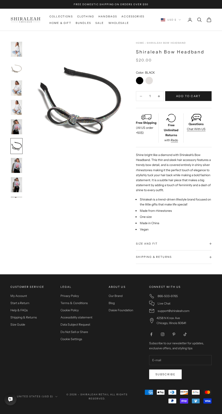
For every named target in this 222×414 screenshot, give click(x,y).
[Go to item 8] (16, 185)
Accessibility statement (76, 317)
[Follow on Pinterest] (174, 334)
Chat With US (196, 129)
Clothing (85, 16)
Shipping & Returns (23, 317)
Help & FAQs (19, 310)
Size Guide (17, 324)
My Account (18, 296)
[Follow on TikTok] (185, 334)
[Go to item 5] (16, 127)
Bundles (83, 23)
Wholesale (118, 23)
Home (140, 42)
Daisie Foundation (121, 310)
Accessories (132, 16)
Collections (61, 16)
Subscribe (165, 374)
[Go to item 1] (16, 49)
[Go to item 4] (16, 107)
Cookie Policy (69, 310)
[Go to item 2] (16, 68)
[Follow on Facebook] (151, 334)
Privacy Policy (69, 296)
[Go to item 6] (16, 146)
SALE (99, 23)
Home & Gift (60, 23)
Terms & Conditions (74, 303)
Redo (174, 140)
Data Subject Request (75, 324)
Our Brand (115, 296)
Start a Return (19, 303)
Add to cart (188, 96)
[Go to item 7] (16, 165)
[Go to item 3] (16, 88)
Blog (112, 303)
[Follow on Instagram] (162, 334)
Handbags (107, 16)
